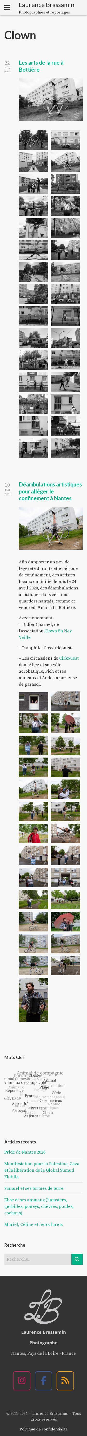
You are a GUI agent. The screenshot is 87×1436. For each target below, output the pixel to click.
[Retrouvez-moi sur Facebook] (43, 1380)
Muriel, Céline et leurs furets (33, 1224)
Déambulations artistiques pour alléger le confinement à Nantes (50, 491)
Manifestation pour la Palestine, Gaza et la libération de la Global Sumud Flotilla (42, 1170)
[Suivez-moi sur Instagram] (21, 1380)
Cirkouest (69, 658)
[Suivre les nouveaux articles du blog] (65, 1380)
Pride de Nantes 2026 (24, 1152)
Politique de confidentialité (44, 1429)
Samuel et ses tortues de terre (34, 1188)
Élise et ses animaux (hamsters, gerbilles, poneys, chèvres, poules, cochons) (39, 1206)
